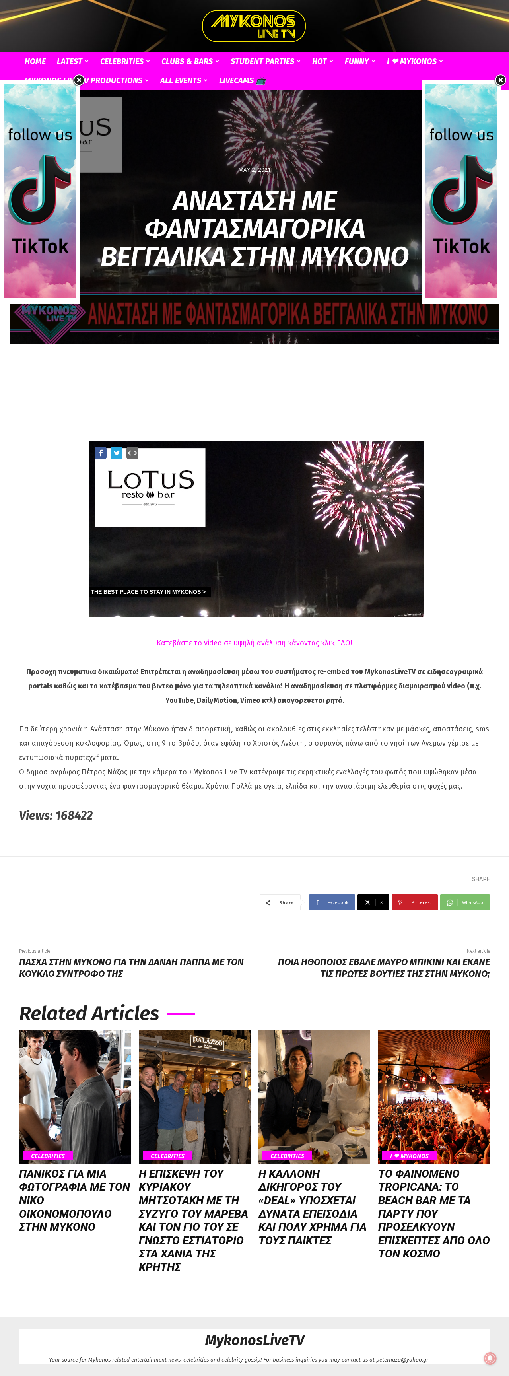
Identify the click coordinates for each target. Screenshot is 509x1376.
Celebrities (122, 61)
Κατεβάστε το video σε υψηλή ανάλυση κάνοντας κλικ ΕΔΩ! (254, 643)
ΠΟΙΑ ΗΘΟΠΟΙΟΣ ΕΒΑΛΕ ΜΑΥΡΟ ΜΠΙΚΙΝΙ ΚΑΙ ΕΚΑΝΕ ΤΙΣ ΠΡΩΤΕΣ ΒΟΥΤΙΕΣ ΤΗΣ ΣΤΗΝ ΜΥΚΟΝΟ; (384, 967)
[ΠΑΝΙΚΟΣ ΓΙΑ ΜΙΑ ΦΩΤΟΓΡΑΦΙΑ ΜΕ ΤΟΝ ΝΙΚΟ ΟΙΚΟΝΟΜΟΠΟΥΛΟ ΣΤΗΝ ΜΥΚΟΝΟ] (75, 1097)
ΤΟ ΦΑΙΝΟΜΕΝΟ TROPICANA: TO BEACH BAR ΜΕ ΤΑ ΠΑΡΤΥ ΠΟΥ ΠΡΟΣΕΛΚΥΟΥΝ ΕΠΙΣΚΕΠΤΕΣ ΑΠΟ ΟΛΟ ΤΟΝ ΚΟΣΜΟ (434, 1214)
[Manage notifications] (490, 1358)
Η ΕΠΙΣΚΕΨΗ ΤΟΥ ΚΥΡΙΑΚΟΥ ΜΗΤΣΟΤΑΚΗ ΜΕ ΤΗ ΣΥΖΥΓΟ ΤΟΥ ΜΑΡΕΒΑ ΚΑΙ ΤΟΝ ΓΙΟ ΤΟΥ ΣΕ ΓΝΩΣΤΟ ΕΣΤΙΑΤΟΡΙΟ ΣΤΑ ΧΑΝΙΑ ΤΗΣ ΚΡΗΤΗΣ (193, 1220)
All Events (180, 80)
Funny (357, 61)
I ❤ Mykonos (412, 61)
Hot (319, 61)
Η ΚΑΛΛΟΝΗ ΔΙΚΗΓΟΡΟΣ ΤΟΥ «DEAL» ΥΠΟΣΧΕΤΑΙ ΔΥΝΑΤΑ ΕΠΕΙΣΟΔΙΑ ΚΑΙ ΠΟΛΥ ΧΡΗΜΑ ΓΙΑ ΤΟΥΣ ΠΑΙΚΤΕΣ (312, 1207)
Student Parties (262, 61)
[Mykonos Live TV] (254, 26)
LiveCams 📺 (242, 80)
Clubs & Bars (187, 61)
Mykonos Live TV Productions (83, 80)
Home (35, 61)
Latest (69, 61)
